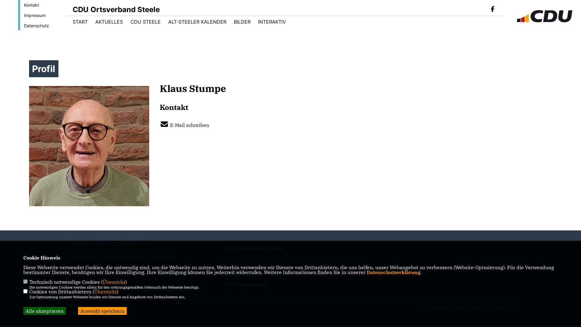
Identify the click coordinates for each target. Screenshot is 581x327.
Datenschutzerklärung (393, 272)
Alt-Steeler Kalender (197, 21)
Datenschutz (36, 25)
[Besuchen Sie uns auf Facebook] (492, 9)
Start (80, 21)
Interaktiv (272, 21)
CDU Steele (145, 21)
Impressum (35, 15)
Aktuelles (109, 21)
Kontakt (31, 5)
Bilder (242, 21)
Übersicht (114, 282)
